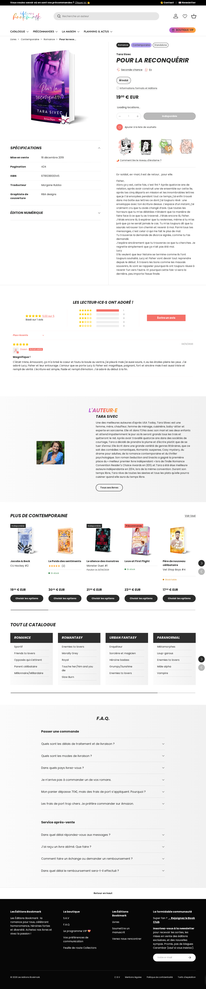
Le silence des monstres (103, 561)
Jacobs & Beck (20, 561)
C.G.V (117, 977)
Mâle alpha (164, 666)
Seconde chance (131, 69)
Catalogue (17, 31)
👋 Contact (167, 2)
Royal (65, 660)
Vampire (162, 673)
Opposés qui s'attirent (28, 660)
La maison (69, 31)
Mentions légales (133, 977)
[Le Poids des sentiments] (64, 540)
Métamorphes (166, 647)
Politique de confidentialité (160, 977)
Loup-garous (165, 653)
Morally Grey (70, 653)
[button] (193, 16)
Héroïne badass (119, 660)
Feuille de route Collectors (79, 948)
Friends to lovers (24, 653)
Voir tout (190, 516)
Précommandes (43, 31)
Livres (13, 39)
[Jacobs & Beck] (26, 540)
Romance (49, 39)
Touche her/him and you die (77, 668)
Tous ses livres (109, 487)
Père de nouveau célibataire (174, 563)
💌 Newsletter (187, 2)
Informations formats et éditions (138, 88)
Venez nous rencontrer (126, 939)
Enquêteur (115, 647)
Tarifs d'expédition (187, 977)
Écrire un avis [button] (166, 318)
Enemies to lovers (73, 647)
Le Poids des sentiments (64, 561)
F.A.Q (66, 924)
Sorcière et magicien (122, 653)
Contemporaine (30, 39)
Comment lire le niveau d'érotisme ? (140, 160)
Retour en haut (103, 893)
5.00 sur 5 (48, 316)
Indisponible (169, 116)
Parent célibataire (25, 666)
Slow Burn (68, 677)
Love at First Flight (137, 561)
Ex (150, 69)
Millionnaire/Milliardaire (28, 673)
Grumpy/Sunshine (120, 666)
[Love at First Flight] (141, 540)
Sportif (18, 647)
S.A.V (66, 918)
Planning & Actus (96, 31)
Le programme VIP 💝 (77, 931)
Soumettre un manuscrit (121, 930)
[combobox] (106, 16)
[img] (20, 344)
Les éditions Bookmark (29, 977)
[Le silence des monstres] (103, 540)
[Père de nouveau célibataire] (179, 540)
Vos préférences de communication (75, 939)
